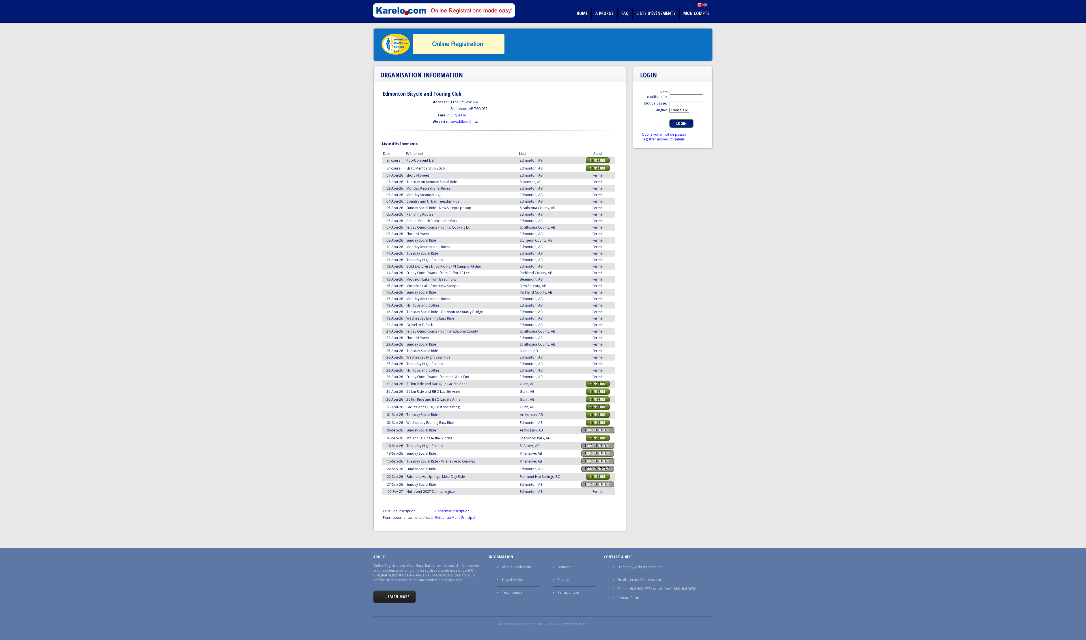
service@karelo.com (644, 579)
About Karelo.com (516, 567)
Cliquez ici (459, 115)
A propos (604, 13)
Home (582, 13)
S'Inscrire (597, 160)
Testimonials (512, 592)
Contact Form (628, 597)
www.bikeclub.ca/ (464, 121)
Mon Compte (696, 13)
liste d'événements (656, 13)
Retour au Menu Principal (455, 517)
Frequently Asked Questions (639, 567)
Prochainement (597, 430)
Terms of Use (568, 592)
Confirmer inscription (452, 511)
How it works (512, 579)
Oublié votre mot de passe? (664, 134)
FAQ (625, 13)
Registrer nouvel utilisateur (663, 139)
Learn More (398, 596)
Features (564, 567)
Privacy (563, 579)
